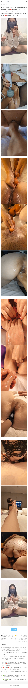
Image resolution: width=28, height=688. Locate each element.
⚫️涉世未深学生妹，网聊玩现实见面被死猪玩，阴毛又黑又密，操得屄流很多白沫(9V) (7, 637)
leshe (10, 4)
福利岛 (14, 2)
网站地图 (17, 685)
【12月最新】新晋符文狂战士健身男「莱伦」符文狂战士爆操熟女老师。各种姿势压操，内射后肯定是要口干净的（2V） (14, 658)
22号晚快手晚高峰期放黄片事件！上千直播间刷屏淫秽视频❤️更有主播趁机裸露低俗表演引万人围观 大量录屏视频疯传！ (14, 664)
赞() (14, 629)
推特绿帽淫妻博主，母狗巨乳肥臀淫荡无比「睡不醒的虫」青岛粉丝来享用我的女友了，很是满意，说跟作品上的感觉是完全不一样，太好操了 (14, 649)
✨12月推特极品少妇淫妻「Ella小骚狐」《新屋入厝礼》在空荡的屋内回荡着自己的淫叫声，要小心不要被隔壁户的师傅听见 (21, 638)
